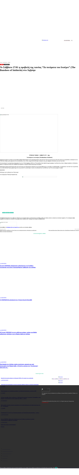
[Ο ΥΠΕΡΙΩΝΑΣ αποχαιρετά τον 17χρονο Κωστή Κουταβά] (20, 284)
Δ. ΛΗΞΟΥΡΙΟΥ (3, 263)
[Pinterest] (27, 111)
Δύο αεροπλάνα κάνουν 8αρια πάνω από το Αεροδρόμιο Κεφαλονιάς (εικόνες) (64, 230)
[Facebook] (19, 111)
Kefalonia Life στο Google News (13, 227)
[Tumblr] (48, 111)
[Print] (44, 111)
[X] (23, 111)
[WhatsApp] (31, 111)
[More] (60, 111)
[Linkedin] (35, 111)
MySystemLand (45, 402)
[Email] (39, 111)
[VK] (52, 111)
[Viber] (56, 111)
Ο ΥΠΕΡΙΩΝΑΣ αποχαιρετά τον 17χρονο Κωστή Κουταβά (16, 300)
